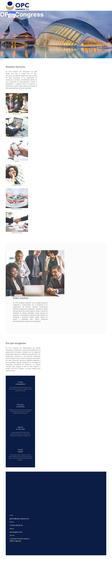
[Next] (3, 59)
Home (12, 13)
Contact (11, 16)
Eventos (11, 15)
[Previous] (0, 59)
